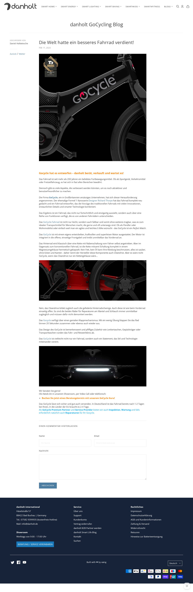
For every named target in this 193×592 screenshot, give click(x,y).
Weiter (22, 54)
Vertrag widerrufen (83, 523)
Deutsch (173, 563)
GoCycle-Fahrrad (51, 222)
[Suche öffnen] (177, 6)
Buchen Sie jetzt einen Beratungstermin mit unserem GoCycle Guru (78, 398)
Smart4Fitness (152, 6)
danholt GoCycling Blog (96, 24)
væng (103, 562)
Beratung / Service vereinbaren (35, 544)
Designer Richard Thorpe (101, 200)
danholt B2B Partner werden (87, 528)
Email (96, 436)
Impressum (136, 511)
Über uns (78, 511)
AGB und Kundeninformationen (146, 519)
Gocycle (47, 320)
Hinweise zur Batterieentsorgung (146, 536)
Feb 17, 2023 (45, 48)
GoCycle (47, 234)
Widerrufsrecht (138, 528)
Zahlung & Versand (140, 523)
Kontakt (77, 536)
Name (42, 436)
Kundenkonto (80, 519)
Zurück (13, 54)
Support (77, 515)
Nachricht (43, 450)
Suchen (77, 540)
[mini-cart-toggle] (188, 6)
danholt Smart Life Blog (85, 532)
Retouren (135, 532)
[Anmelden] (182, 6)
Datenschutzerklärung (141, 515)
